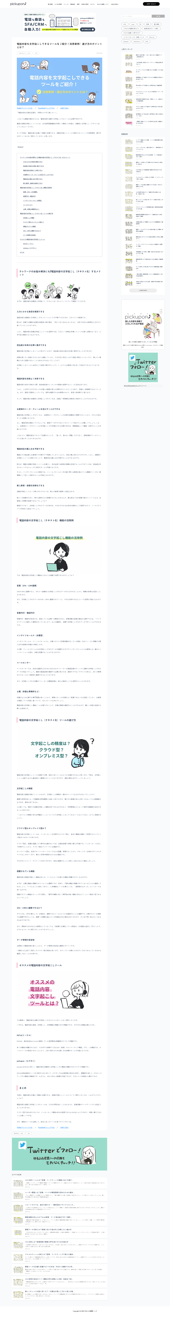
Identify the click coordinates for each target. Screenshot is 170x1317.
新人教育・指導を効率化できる (32, 183)
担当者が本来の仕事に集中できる (33, 166)
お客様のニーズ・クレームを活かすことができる (38, 175)
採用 (78, 4)
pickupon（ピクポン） (30, 248)
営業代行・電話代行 (29, 196)
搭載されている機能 (29, 226)
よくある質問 (58, 4)
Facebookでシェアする (46, 108)
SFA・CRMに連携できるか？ (32, 231)
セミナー (92, 4)
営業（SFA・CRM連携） (30, 192)
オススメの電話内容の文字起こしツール (32, 239)
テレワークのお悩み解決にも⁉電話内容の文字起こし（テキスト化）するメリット (45, 157)
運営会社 (72, 4)
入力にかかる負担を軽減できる (32, 162)
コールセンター (28, 205)
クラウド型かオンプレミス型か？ (33, 222)
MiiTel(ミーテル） (28, 244)
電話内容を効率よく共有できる (32, 170)
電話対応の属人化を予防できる (32, 179)
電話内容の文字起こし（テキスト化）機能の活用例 (36, 188)
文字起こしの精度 (28, 218)
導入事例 (50, 4)
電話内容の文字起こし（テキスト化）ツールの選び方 (36, 213)
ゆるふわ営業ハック (102, 4)
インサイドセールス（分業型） (32, 200)
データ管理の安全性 (29, 235)
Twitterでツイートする (24, 108)
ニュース (66, 4)
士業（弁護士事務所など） (31, 209)
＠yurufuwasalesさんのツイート (135, 386)
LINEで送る (64, 108)
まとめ (22, 252)
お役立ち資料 (84, 4)
